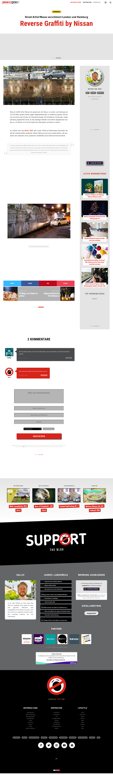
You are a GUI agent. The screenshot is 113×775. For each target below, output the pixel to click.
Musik (82, 716)
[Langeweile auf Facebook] (41, 745)
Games (30, 724)
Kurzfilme (30, 722)
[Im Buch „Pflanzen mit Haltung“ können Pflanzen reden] (94, 186)
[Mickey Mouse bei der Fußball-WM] (94, 500)
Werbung (56, 11)
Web (82, 728)
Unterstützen (34, 737)
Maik (9, 377)
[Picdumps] (74, 639)
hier (23, 446)
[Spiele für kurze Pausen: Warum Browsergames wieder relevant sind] (94, 276)
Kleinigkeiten (30, 718)
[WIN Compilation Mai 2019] (18, 500)
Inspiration (56, 708)
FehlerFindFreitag (30, 714)
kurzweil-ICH (56, 724)
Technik (82, 724)
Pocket (65, 283)
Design (56, 720)
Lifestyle (82, 708)
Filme (30, 720)
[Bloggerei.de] (56, 770)
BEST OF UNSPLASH (44, 485)
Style (82, 722)
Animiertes (56, 712)
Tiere (82, 726)
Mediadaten (53, 737)
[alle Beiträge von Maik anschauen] (94, 77)
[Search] (110, 2)
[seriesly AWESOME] (39, 639)
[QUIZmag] (62, 639)
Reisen (82, 718)
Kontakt (44, 737)
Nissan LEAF (29, 131)
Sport (82, 720)
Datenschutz (83, 737)
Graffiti (100, 92)
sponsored (63, 737)
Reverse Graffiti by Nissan (56, 23)
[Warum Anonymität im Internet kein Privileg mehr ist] (94, 208)
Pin (48, 283)
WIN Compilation (30, 728)
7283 (59, 699)
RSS (98, 737)
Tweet (12, 283)
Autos (93, 92)
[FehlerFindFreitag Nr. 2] (69, 498)
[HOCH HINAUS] (56, 758)
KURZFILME (95, 485)
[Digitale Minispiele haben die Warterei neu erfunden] (94, 230)
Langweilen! (91, 613)
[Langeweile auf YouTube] (64, 745)
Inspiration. (87, 2)
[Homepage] (12, 2)
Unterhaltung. (76, 2)
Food (82, 712)
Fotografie (56, 722)
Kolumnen (82, 714)
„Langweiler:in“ (86, 585)
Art (87, 92)
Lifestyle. (97, 2)
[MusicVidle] (51, 639)
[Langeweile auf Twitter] (48, 745)
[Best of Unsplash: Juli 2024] (43, 500)
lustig (30, 726)
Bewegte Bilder (56, 718)
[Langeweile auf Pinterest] (72, 745)
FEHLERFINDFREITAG (69, 485)
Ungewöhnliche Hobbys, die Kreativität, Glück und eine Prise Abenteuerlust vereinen (94, 262)
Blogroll (16, 737)
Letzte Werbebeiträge (94, 174)
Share (30, 283)
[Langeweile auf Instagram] (56, 745)
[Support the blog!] (56, 542)
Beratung (73, 737)
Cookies (92, 737)
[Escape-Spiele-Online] (86, 639)
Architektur (56, 714)
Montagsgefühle (30, 716)
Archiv (24, 737)
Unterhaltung (30, 708)
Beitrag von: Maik (95, 89)
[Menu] (105, 2)
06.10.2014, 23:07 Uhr (23, 375)
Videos (56, 728)
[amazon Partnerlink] (27, 639)
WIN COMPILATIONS (18, 485)
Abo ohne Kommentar (49, 429)
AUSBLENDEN (41, 307)
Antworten (68, 357)
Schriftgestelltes (56, 726)
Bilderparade (30, 712)
